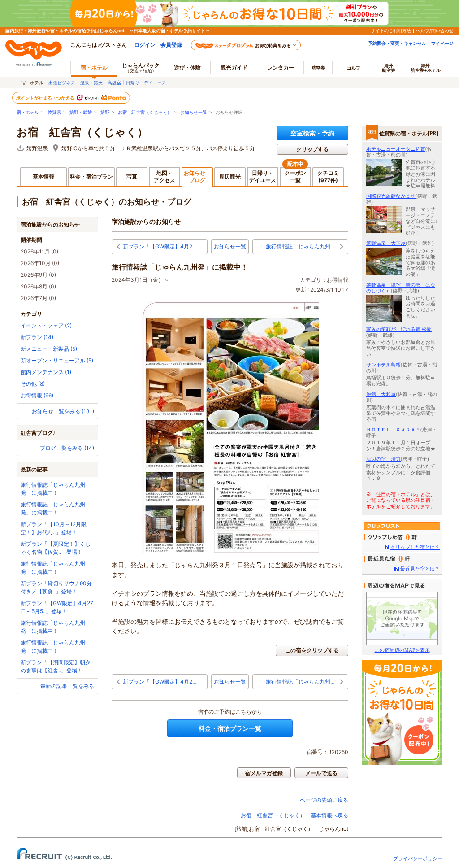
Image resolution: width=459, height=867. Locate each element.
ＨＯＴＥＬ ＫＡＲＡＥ (393, 429)
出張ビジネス (61, 82)
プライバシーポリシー (417, 858)
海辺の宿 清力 (383, 459)
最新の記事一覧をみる (67, 686)
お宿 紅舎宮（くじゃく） (145, 112)
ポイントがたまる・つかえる (45, 97)
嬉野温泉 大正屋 (386, 243)
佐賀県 (54, 112)
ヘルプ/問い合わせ (435, 30)
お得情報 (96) (37, 395)
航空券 (318, 67)
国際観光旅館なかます (391, 196)
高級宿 (114, 82)
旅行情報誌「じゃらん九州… (300, 246)
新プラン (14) (37, 337)
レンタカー (280, 67)
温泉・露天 (91, 82)
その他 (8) (33, 383)
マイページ (442, 43)
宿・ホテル (28, 112)
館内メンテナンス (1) (46, 372)
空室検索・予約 (312, 133)
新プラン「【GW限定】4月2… (160, 246)
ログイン (145, 44)
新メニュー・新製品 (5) (49, 348)
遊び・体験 (187, 67)
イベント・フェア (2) (46, 325)
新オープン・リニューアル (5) (57, 360)
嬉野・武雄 (80, 112)
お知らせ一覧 (193, 112)
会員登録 (171, 44)
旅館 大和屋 (381, 394)
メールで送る (321, 773)
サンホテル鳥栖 (383, 364)
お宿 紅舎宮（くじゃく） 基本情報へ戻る (294, 815)
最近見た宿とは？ (420, 568)
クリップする (312, 149)
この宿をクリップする (312, 650)
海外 (388, 68)
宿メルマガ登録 (264, 773)
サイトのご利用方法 (391, 30)
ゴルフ (353, 67)
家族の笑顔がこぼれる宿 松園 (399, 329)
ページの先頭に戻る (324, 800)
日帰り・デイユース (146, 82)
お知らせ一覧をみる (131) (63, 411)
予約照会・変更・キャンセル (397, 43)
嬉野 (104, 112)
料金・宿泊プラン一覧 (230, 728)
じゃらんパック (141, 67)
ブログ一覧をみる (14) (67, 447)
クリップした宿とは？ (415, 547)
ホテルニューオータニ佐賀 (395, 149)
